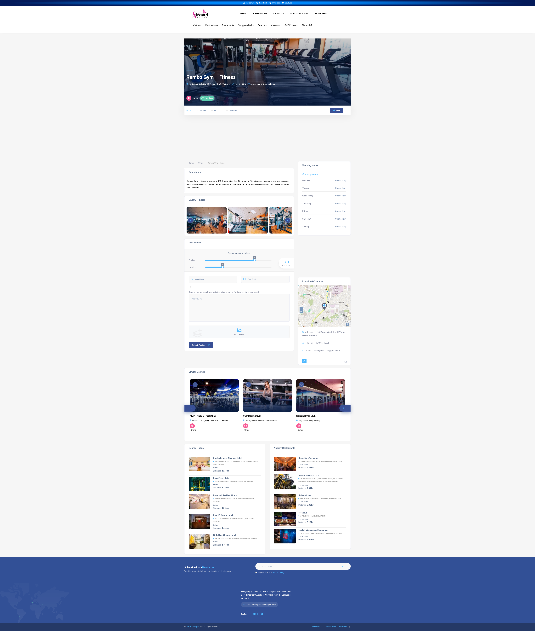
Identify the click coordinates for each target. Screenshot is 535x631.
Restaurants (228, 25)
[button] (287, 220)
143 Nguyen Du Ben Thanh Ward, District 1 (261, 420)
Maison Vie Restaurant (308, 475)
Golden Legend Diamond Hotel (227, 458)
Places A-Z (307, 25)
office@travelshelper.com (264, 605)
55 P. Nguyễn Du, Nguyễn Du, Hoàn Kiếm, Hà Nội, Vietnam (320, 498)
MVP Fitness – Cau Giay (203, 415)
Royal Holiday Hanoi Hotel (225, 495)
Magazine (278, 13)
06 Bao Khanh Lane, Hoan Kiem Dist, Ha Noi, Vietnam (234, 481)
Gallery (218, 110)
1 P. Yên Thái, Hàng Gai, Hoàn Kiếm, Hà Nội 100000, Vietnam (236, 538)
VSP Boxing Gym (252, 415)
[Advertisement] (267, 136)
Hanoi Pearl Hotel (221, 478)
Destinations (259, 13)
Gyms (200, 163)
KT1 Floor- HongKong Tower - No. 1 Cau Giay (210, 420)
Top (191, 110)
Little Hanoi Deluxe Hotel (224, 535)
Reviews (233, 110)
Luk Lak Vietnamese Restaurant (313, 530)
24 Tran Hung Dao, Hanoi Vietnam (312, 516)
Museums (275, 25)
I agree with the (271, 573)
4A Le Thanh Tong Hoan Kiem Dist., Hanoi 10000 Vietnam (321, 533)
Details (203, 110)
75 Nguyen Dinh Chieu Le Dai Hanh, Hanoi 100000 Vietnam (321, 461)
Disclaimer (342, 627)
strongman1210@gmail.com (263, 84)
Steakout (302, 513)
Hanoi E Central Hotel (223, 515)
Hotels (215, 468)
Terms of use (317, 627)
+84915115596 (240, 84)
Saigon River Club (306, 415)
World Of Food (299, 13)
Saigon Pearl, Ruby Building (309, 420)
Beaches (262, 25)
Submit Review (198, 345)
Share (338, 110)
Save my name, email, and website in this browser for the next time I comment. (224, 292)
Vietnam (197, 25)
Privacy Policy (278, 573)
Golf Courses (290, 25)
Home (243, 13)
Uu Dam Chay (304, 495)
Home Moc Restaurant (308, 458)
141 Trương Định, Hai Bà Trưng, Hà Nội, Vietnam (209, 84)
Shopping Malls (246, 25)
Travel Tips (320, 13)
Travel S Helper (192, 627)
